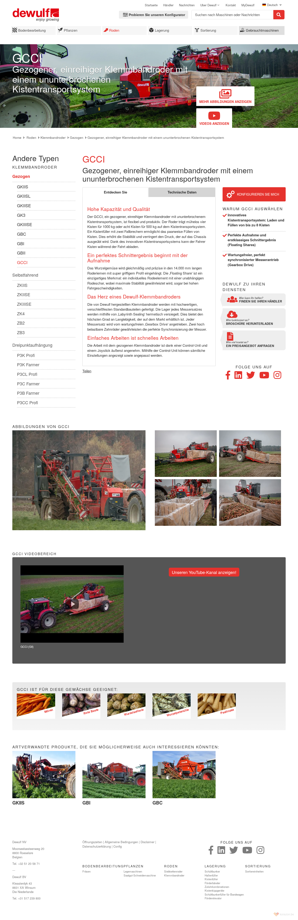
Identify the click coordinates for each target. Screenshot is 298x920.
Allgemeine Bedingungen (121, 842)
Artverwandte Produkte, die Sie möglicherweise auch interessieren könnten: (116, 747)
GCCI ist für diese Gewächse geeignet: (67, 689)
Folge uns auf (254, 367)
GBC (21, 234)
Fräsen (86, 871)
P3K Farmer (28, 364)
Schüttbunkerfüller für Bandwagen (224, 894)
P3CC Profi (27, 402)
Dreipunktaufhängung (32, 345)
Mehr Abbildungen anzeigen (225, 101)
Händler (168, 5)
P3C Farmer (28, 383)
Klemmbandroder (53, 137)
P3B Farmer (28, 393)
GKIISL (23, 196)
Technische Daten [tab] (182, 192)
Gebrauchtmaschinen (262, 30)
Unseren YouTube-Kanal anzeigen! (204, 572)
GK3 (21, 215)
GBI (20, 243)
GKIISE (24, 205)
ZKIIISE (24, 304)
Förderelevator (213, 898)
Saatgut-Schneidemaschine (140, 875)
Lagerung (162, 30)
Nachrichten (187, 5)
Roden (114, 30)
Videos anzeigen (214, 123)
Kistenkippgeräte (214, 890)
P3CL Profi (27, 374)
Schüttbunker (212, 871)
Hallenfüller (211, 875)
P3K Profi (26, 355)
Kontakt (231, 5)
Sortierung (208, 30)
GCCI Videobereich (34, 553)
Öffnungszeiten (92, 842)
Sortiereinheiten (254, 871)
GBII (21, 253)
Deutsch (273, 5)
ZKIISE (23, 294)
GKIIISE (24, 224)
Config (117, 846)
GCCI (22, 262)
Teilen (86, 370)
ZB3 (21, 332)
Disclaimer (147, 842)
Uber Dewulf (208, 5)
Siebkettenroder (173, 871)
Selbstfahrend (25, 275)
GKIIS (22, 186)
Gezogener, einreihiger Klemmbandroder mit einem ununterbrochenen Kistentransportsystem (156, 137)
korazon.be (287, 914)
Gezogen (76, 137)
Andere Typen (35, 158)
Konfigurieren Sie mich (258, 194)
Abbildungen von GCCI (41, 426)
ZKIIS (22, 285)
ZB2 (21, 323)
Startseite (151, 5)
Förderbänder (212, 883)
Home (17, 137)
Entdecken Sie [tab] (115, 192)
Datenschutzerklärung (96, 846)
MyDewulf (247, 5)
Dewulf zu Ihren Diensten (244, 286)
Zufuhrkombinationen (217, 887)
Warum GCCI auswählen (253, 208)
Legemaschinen (133, 871)
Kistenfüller (211, 879)
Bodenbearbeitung (32, 30)
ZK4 (21, 313)
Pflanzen (70, 30)
